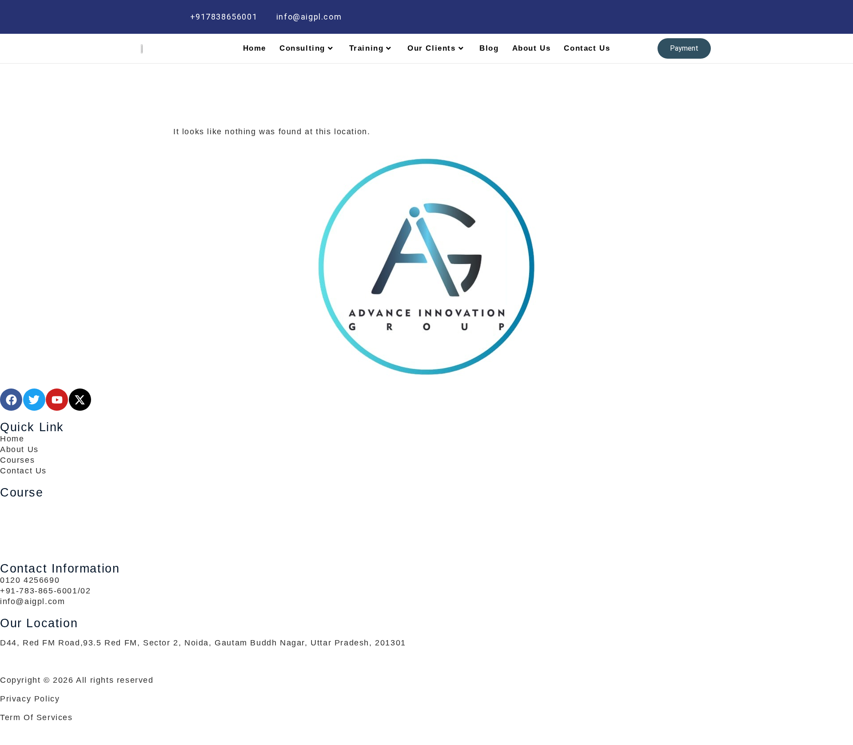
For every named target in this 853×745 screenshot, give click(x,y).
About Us (531, 48)
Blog (488, 48)
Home (254, 48)
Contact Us (587, 48)
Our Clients (431, 48)
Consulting (302, 48)
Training (366, 48)
